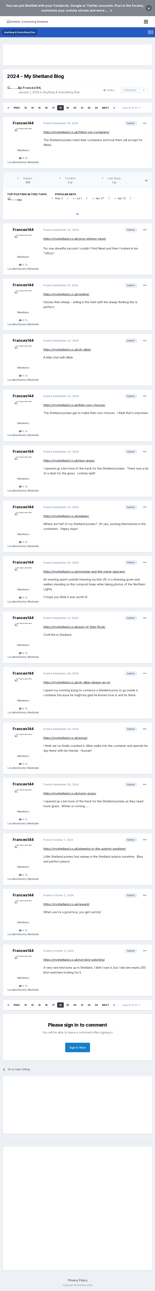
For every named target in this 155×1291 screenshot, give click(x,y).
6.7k (25, 158)
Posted (60, 123)
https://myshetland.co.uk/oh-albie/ (67, 349)
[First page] (8, 107)
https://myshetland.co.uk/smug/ (65, 738)
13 (25, 107)
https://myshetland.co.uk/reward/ (66, 904)
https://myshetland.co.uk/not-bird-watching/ (74, 960)
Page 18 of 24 (131, 107)
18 (60, 107)
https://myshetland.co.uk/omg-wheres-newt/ (74, 239)
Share (110, 90)
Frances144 (31, 88)
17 (53, 107)
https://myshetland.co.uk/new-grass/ (69, 460)
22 (89, 107)
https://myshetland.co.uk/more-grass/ (69, 793)
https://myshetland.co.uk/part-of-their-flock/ (74, 627)
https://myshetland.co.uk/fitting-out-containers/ (76, 132)
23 (96, 107)
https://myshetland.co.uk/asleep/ (66, 516)
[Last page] (114, 107)
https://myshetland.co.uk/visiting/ (66, 294)
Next (105, 107)
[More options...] (145, 123)
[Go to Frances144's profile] (11, 90)
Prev (17, 107)
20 (74, 107)
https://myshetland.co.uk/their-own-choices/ (74, 405)
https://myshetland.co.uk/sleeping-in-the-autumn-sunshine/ (84, 849)
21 (82, 107)
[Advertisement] (77, 55)
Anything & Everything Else (61, 92)
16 (46, 107)
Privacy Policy (77, 1280)
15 (39, 107)
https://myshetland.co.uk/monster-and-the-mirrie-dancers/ (84, 571)
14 (32, 107)
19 (67, 107)
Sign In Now (77, 1047)
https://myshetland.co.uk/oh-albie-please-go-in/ (76, 682)
